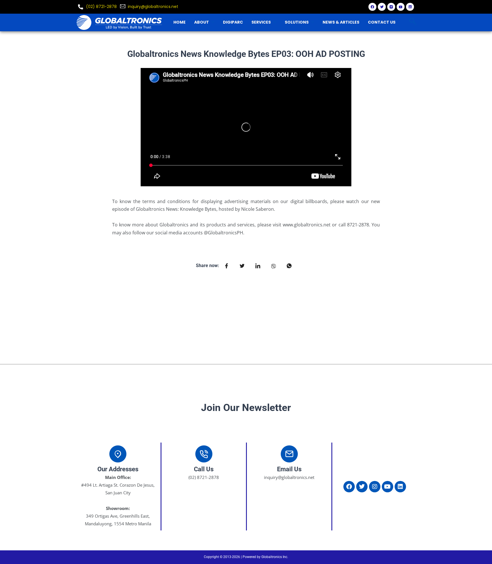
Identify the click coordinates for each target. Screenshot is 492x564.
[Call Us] (203, 453)
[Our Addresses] (117, 453)
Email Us (289, 469)
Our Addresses (117, 469)
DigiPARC (233, 22)
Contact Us (381, 22)
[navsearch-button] (412, 22)
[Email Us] (289, 453)
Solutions (297, 22)
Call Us (204, 469)
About (201, 22)
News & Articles (341, 22)
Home (179, 22)
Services (261, 22)
